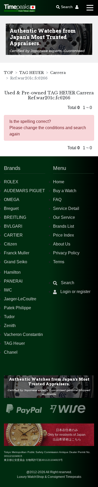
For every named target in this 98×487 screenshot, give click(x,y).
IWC (8, 290)
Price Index (63, 235)
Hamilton (12, 272)
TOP (8, 72)
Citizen (10, 244)
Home (58, 182)
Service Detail (66, 208)
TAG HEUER (31, 72)
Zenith (10, 325)
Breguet (11, 208)
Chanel (11, 352)
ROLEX (11, 182)
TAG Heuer (14, 343)
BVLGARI (13, 226)
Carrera (58, 72)
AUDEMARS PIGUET (24, 190)
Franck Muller (16, 253)
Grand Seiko (15, 262)
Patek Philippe (17, 308)
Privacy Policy (66, 253)
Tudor (9, 316)
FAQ (57, 199)
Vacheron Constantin (23, 334)
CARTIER (13, 235)
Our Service (64, 217)
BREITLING (15, 217)
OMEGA (11, 199)
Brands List (63, 226)
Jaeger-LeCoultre (20, 299)
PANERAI (13, 281)
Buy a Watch (64, 190)
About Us (61, 244)
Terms (58, 262)
